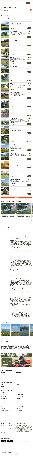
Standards (10, 431)
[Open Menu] (31, 3)
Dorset (14, 345)
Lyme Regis (25, 313)
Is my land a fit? (11, 426)
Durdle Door (25, 306)
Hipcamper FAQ (3, 432)
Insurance (10, 429)
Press (1, 431)
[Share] (4, 22)
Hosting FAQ (10, 432)
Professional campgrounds (12, 428)
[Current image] (4, 37)
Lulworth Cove (16, 306)
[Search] (31, 10)
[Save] (2, 22)
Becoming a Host (11, 425)
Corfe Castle (18, 283)
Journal (2, 428)
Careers (2, 429)
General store (3, 426)
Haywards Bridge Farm (10, 216)
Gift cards (2, 425)
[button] (16, 343)
